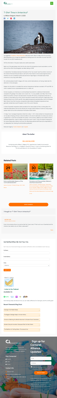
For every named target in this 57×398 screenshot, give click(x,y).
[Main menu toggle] (51, 3)
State (5, 263)
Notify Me (7, 270)
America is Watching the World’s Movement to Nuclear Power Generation (21, 319)
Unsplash (26, 126)
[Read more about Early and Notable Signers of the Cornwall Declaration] (16, 171)
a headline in (14, 55)
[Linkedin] (14, 18)
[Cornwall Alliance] (8, 3)
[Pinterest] (11, 18)
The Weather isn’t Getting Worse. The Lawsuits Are (16, 329)
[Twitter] (8, 18)
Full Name (6, 250)
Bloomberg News (21, 55)
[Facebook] (4, 18)
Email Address (7, 256)
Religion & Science (48, 187)
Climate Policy (48, 184)
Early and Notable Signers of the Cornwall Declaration (13, 181)
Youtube (8, 364)
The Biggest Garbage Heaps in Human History (15, 314)
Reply (52, 230)
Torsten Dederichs (17, 126)
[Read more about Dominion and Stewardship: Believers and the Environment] (41, 171)
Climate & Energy (15, 185)
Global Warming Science (45, 186)
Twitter (8, 361)
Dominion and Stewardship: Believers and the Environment (40, 181)
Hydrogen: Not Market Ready (11, 309)
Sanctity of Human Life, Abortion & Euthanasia (38, 189)
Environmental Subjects (34, 186)
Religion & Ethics (40, 187)
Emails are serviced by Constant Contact (42, 386)
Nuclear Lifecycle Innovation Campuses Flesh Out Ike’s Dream (18, 324)
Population (34, 187)
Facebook (9, 359)
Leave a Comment (7, 185)
